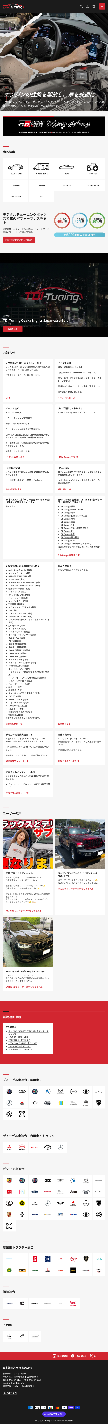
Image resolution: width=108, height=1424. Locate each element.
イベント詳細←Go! (67, 397)
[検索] (81, 6)
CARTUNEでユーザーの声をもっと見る (24, 986)
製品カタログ (64, 723)
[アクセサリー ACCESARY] (22, 1336)
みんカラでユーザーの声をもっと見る (76, 888)
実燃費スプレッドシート (17, 760)
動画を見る (13, 329)
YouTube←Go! (65, 488)
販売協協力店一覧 (14, 723)
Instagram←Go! (14, 488)
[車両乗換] (9, 1336)
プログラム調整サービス (17, 793)
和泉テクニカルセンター (69, 760)
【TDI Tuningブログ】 (68, 457)
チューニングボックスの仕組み (19, 239)
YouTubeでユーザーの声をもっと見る (24, 910)
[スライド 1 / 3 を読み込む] (51, 132)
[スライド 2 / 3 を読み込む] (54, 132)
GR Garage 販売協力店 (69, 555)
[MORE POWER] (35, 1336)
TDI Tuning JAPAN (49, 1420)
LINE (8, 397)
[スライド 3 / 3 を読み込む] (56, 132)
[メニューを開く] (102, 6)
